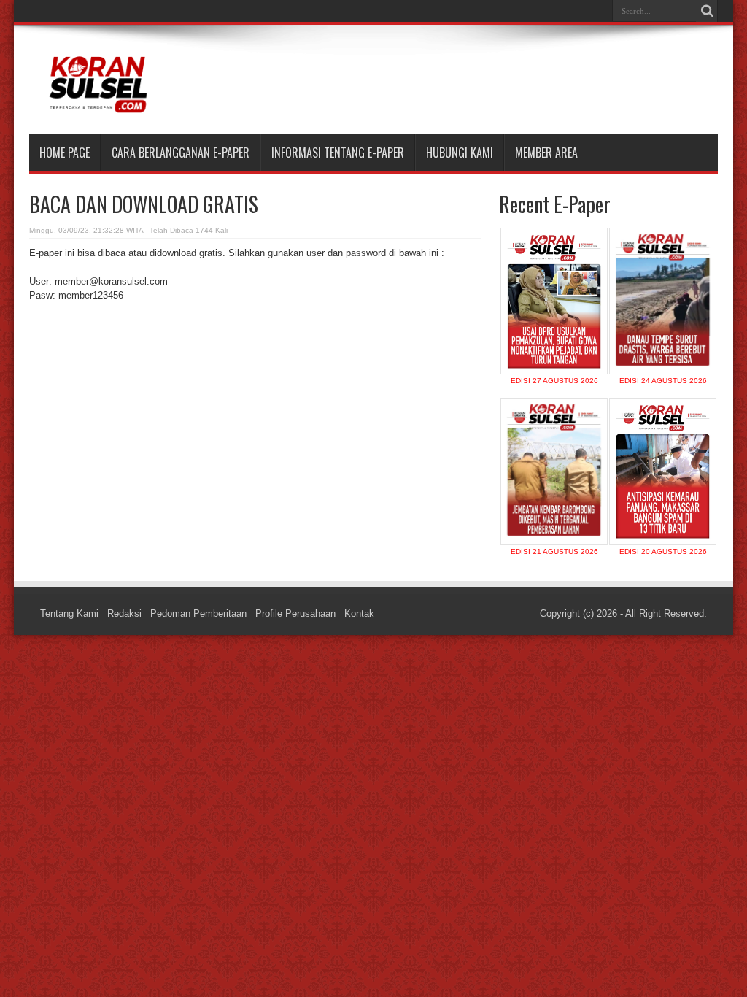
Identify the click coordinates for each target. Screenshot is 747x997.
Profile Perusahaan (295, 613)
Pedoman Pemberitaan (198, 613)
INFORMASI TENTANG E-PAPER (337, 152)
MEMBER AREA (546, 152)
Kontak (359, 613)
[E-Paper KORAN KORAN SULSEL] (98, 108)
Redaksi (124, 613)
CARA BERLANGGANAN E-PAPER (180, 152)
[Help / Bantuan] (557, 349)
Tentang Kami (69, 613)
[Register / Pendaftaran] (557, 314)
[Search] (707, 11)
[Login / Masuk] (557, 279)
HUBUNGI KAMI (459, 152)
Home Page (64, 152)
